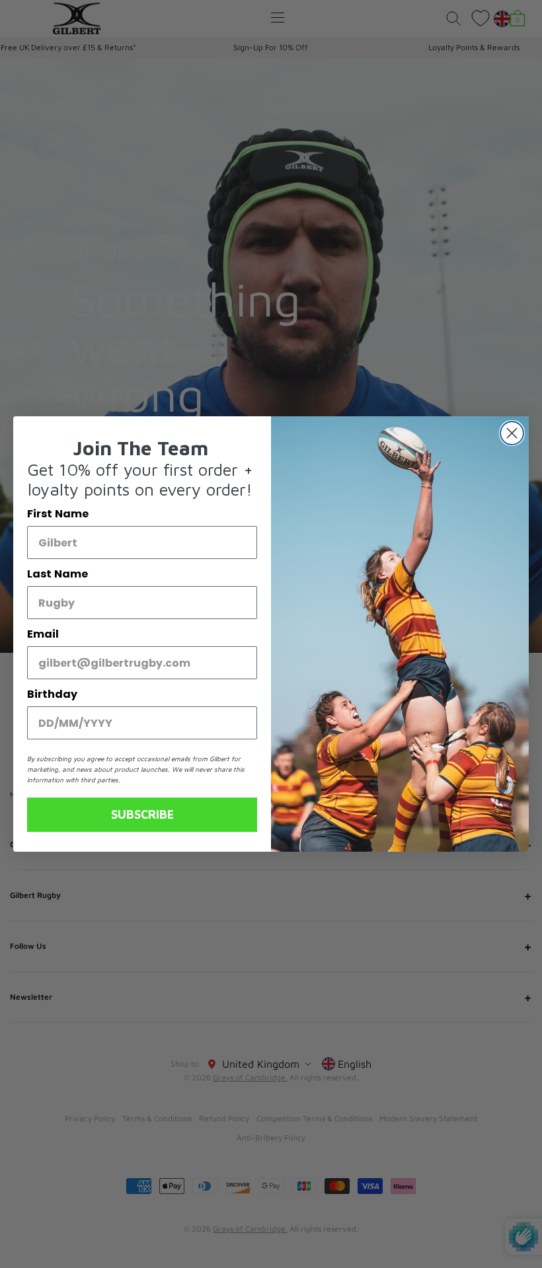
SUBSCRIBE (142, 814)
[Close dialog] (511, 433)
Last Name (57, 573)
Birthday (52, 694)
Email (43, 634)
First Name (58, 513)
